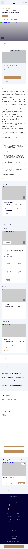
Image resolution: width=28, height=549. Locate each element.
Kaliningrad (9, 8)
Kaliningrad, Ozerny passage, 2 (11, 19)
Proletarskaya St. (10, 404)
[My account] (20, 2)
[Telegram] (17, 527)
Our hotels (9, 516)
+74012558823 (10, 210)
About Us (9, 513)
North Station (9, 406)
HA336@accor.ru (6, 415)
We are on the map (14, 448)
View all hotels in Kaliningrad (15, 491)
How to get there (14, 451)
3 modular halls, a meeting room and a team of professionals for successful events (13, 162)
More (3, 178)
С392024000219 (14, 137)
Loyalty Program (9, 520)
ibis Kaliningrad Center (9, 477)
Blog (19, 516)
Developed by (13, 541)
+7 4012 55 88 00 (6, 411)
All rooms (5, 47)
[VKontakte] (11, 527)
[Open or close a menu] (2, 2)
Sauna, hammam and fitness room (11, 166)
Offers (18, 513)
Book (14, 546)
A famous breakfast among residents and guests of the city (12, 151)
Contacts (19, 519)
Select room (21, 483)
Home (3, 8)
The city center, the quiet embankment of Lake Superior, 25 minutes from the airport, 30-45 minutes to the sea (13, 146)
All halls (5, 228)
